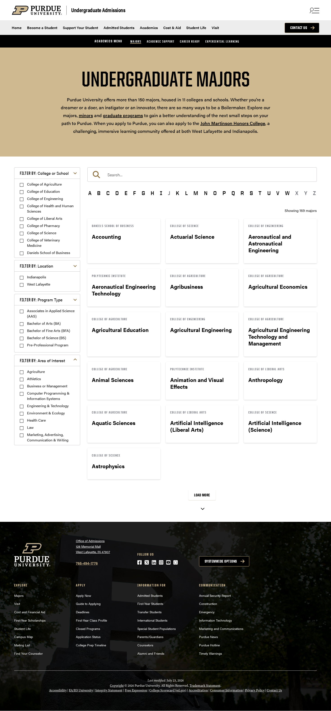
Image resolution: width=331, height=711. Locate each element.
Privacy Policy (255, 690)
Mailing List (22, 645)
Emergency (207, 612)
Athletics (34, 378)
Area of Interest (42, 360)
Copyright (117, 686)
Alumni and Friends (150, 653)
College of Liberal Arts (44, 218)
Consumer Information (226, 690)
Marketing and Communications (221, 628)
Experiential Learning (222, 41)
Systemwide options (221, 561)
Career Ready (190, 41)
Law (30, 427)
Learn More (123, 241)
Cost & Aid (172, 27)
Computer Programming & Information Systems (48, 396)
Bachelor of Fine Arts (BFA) (48, 330)
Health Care (36, 420)
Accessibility (58, 690)
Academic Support (161, 41)
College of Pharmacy (43, 225)
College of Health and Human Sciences (50, 208)
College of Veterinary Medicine (43, 242)
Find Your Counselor (28, 653)
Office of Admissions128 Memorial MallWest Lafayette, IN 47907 (93, 546)
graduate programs (123, 115)
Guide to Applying (88, 603)
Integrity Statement (108, 690)
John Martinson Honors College (232, 123)
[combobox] (202, 174)
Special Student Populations (156, 628)
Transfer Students (149, 612)
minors (86, 115)
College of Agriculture (44, 184)
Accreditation (198, 690)
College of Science (41, 232)
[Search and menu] (313, 10)
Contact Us (298, 27)
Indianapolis (36, 276)
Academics (149, 27)
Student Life (196, 27)
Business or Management (47, 385)
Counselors (145, 645)
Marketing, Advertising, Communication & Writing (47, 437)
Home (17, 27)
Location (36, 266)
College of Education (43, 191)
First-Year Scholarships (30, 620)
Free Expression (136, 690)
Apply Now (83, 595)
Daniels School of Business (48, 252)
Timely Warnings (210, 653)
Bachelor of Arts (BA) (44, 323)
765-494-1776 (87, 563)
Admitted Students (119, 27)
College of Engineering (45, 198)
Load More (202, 495)
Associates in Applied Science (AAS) (51, 313)
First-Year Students (150, 603)
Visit (215, 27)
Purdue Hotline (209, 645)
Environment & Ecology (46, 413)
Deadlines (82, 612)
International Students (152, 620)
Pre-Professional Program (47, 345)
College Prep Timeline (91, 645)
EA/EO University (81, 690)
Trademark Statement (205, 686)
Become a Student (42, 27)
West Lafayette (38, 284)
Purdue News (208, 636)
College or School (44, 173)
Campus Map (23, 636)
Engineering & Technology (48, 405)
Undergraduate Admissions (98, 10)
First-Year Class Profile (91, 620)
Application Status (88, 636)
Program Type (41, 299)
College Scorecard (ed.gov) (167, 690)
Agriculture (36, 371)
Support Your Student (80, 27)
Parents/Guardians (150, 636)
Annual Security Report (215, 595)
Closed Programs (88, 628)
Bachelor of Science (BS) (46, 337)
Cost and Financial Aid (29, 612)
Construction (208, 603)
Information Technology (215, 620)
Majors (135, 41)
